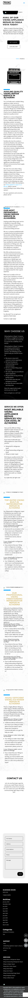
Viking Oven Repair (8, 971)
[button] (26, 945)
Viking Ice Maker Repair (9, 964)
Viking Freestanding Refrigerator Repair (13, 961)
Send (20, 874)
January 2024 (6, 902)
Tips (4, 934)
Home (17, 58)
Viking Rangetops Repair (9, 975)
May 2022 (5, 920)
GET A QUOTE (13, 42)
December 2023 (7, 904)
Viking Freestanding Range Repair (11, 973)
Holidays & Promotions (8, 932)
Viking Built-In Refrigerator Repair (11, 959)
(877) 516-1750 (6, 948)
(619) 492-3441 (14, 46)
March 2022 (6, 924)
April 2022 (5, 922)
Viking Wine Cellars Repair (9, 966)
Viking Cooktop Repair (8, 977)
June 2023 (5, 908)
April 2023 (5, 913)
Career (5, 950)
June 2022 (5, 918)
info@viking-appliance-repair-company (13, 945)
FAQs (4, 943)
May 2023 (5, 911)
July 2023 (5, 906)
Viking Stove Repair (8, 968)
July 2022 (5, 915)
